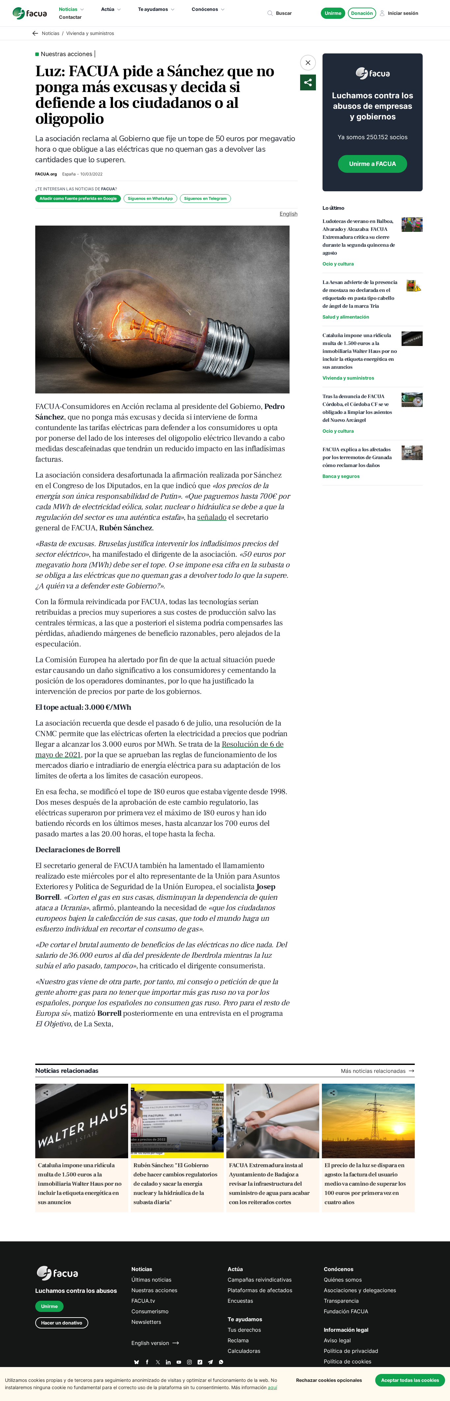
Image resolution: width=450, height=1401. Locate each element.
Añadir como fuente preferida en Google (78, 198)
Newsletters (146, 1322)
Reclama (238, 1340)
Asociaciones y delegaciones (360, 1290)
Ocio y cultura (338, 263)
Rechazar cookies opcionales (329, 1380)
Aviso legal (337, 1340)
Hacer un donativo (61, 1322)
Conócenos (205, 9)
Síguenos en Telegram (205, 198)
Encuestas (240, 1300)
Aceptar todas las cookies (410, 1380)
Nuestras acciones (154, 1290)
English (288, 213)
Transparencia (341, 1300)
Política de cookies (347, 1361)
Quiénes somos (343, 1279)
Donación (362, 13)
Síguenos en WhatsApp (150, 198)
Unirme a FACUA (372, 163)
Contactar (70, 17)
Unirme (333, 13)
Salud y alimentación (346, 317)
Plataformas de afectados (260, 1290)
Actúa (107, 9)
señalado (211, 517)
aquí (272, 1387)
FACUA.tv (143, 1300)
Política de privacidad (351, 1351)
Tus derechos (244, 1329)
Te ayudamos (153, 9)
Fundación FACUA (346, 1311)
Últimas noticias (151, 1279)
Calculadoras (244, 1351)
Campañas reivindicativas (260, 1279)
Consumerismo (150, 1311)
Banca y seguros (341, 476)
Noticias (68, 9)
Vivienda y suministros (348, 378)
